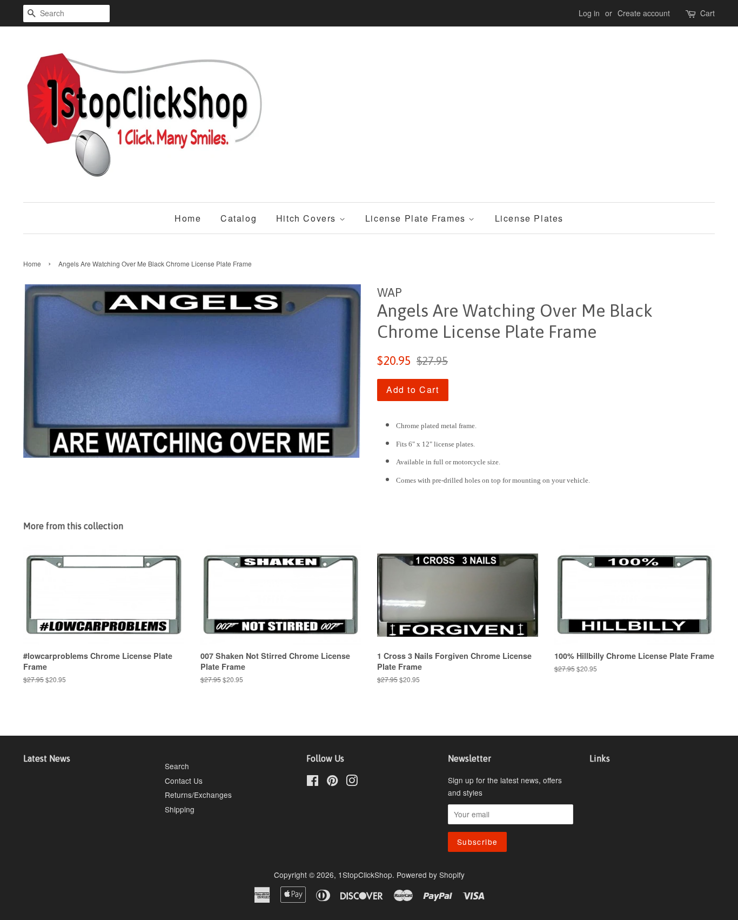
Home (188, 218)
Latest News (46, 758)
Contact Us (184, 780)
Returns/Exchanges (198, 794)
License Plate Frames (417, 218)
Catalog (238, 218)
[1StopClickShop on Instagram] (352, 782)
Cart (707, 13)
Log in (589, 13)
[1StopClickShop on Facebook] (312, 782)
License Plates (529, 218)
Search (177, 766)
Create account (644, 13)
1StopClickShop (365, 874)
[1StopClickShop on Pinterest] (332, 782)
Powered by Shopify (431, 874)
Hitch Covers (307, 218)
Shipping (179, 809)
